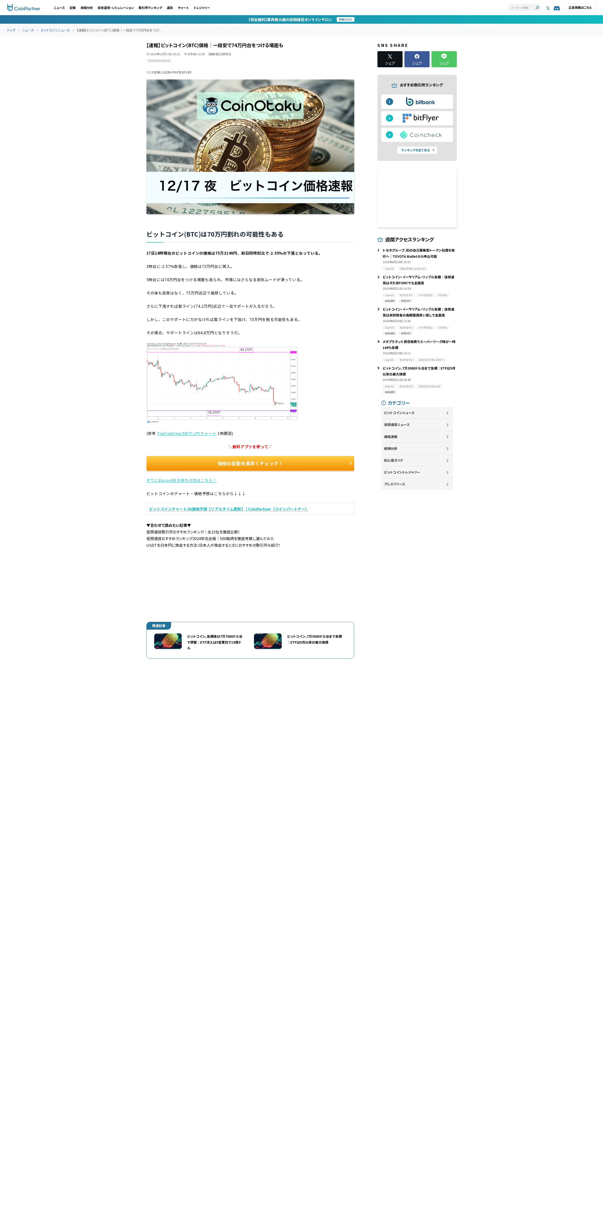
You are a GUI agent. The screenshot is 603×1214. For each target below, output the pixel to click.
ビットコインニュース (55, 30)
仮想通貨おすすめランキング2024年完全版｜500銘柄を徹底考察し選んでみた (210, 538)
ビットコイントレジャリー (402, 472)
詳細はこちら (345, 19)
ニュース (59, 7)
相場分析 (87, 7)
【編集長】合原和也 (219, 54)
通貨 (170, 7)
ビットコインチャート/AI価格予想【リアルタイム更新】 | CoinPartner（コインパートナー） (229, 509)
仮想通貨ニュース (397, 424)
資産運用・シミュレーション (116, 7)
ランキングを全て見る (415, 150)
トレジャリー (202, 7)
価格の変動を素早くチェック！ (250, 463)
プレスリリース (394, 484)
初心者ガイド (393, 460)
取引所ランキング (150, 7)
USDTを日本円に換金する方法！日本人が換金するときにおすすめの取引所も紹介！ (213, 545)
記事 (73, 7)
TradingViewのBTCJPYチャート (187, 433)
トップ (11, 30)
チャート (183, 7)
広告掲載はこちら (580, 7)
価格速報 (390, 436)
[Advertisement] (250, 581)
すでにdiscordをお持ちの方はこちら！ (181, 480)
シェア (390, 62)
